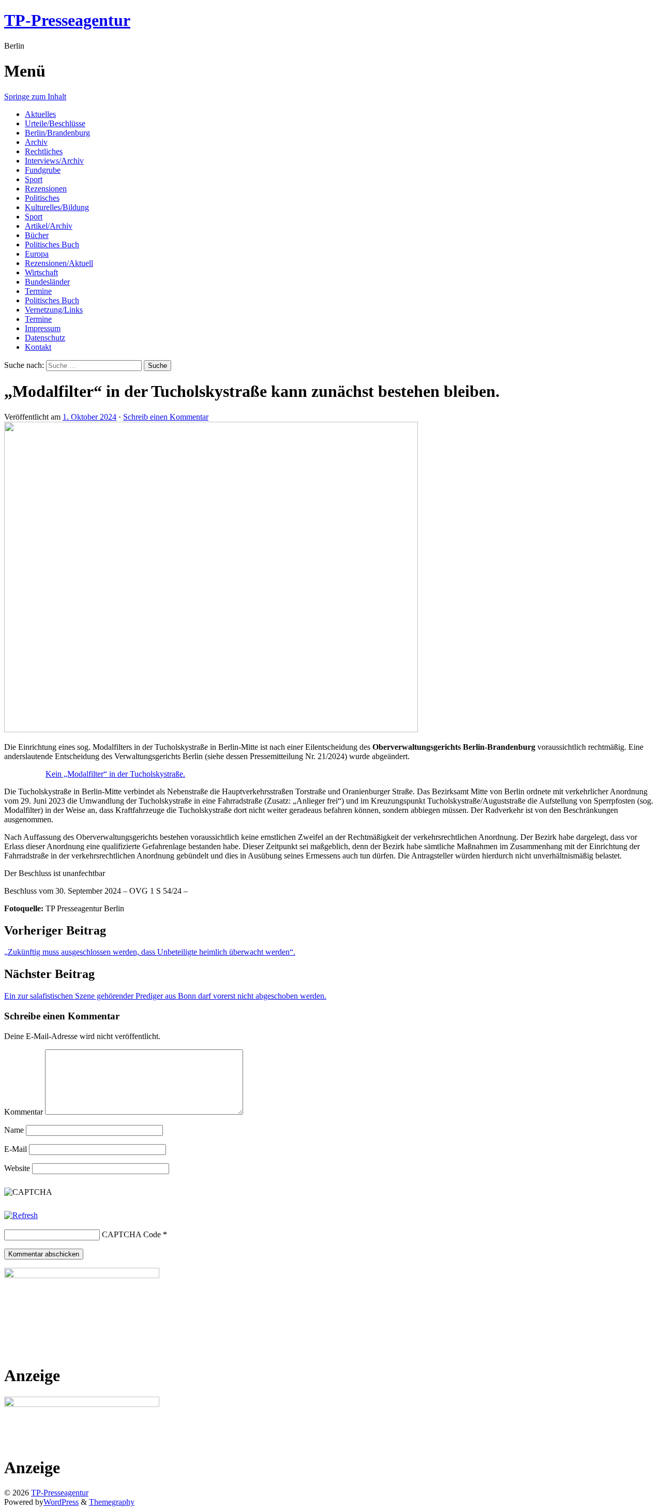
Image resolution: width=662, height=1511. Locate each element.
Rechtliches (44, 151)
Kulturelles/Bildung (57, 207)
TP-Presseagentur (67, 20)
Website (17, 1168)
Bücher (37, 235)
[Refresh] (21, 1215)
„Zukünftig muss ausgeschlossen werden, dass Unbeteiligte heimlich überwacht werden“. (149, 951)
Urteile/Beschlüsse (55, 123)
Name (14, 1129)
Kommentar (23, 1111)
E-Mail (15, 1149)
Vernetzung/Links (54, 309)
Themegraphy (111, 1502)
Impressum (43, 328)
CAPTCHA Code (131, 1234)
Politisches (42, 198)
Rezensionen (46, 188)
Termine (38, 291)
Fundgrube (43, 170)
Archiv (36, 142)
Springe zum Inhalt (35, 96)
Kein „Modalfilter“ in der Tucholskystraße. (115, 773)
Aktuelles (40, 114)
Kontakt (38, 347)
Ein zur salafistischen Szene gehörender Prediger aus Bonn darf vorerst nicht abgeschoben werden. (165, 995)
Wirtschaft (41, 272)
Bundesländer (47, 281)
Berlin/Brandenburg (57, 132)
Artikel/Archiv (48, 225)
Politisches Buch (52, 244)
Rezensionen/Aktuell (59, 263)
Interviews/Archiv (54, 160)
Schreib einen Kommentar (165, 416)
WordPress (61, 1502)
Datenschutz (45, 337)
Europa (37, 253)
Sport (33, 179)
